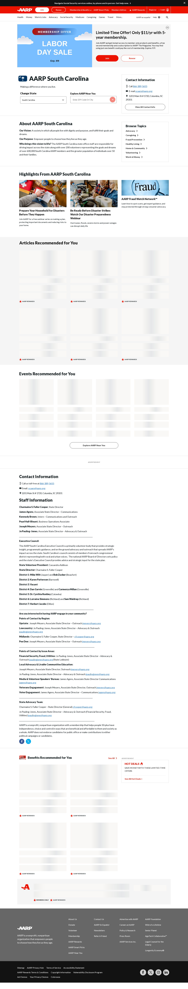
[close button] (167, 28)
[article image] (43, 206)
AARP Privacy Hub (35, 968)
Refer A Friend (100, 936)
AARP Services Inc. (128, 941)
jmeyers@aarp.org (91, 623)
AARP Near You (75, 953)
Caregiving (131, 135)
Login (163, 10)
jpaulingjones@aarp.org (31, 631)
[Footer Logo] (35, 928)
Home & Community (135, 148)
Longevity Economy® (154, 950)
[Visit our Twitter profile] (28, 741)
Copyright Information (61, 972)
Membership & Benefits (80, 10)
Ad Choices (22, 977)
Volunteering (132, 152)
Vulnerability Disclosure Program (87, 972)
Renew (132, 58)
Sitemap (20, 968)
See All (111, 758)
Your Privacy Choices (39, 977)
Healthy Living (132, 144)
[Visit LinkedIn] (166, 972)
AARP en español (143, 17)
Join (107, 58)
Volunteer (72, 930)
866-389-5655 (140, 86)
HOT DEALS (132, 763)
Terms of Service (53, 968)
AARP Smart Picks (101, 10)
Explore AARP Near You (83, 93)
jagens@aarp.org (27, 682)
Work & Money (133, 157)
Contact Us (99, 919)
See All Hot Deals (133, 779)
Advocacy (130, 131)
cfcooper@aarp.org (84, 636)
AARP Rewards (138, 10)
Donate (71, 925)
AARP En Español (101, 925)
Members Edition (119, 10)
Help (155, 17)
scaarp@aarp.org (143, 91)
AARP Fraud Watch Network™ (139, 198)
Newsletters (99, 930)
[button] (167, 17)
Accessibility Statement (73, 968)
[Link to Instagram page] (158, 972)
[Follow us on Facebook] (21, 741)
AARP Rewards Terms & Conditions (32, 972)
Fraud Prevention (134, 139)
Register (153, 10)
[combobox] (93, 99)
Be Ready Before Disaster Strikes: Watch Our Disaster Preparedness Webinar (90, 214)
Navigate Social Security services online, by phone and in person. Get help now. (91, 3)
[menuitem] (20, 18)
